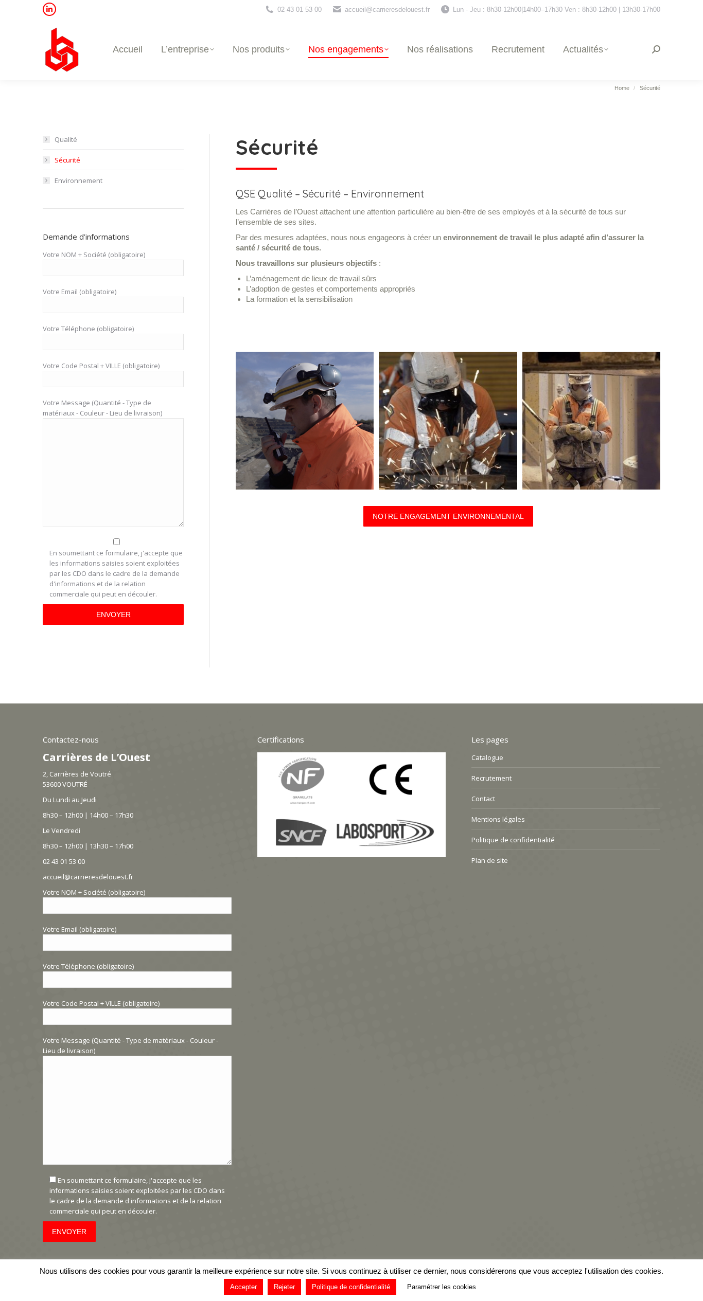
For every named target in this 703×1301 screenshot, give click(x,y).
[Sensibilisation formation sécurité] (305, 421)
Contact (483, 798)
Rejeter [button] (284, 1287)
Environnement (78, 180)
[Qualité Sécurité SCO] (591, 421)
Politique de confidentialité (513, 839)
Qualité (66, 139)
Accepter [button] (243, 1287)
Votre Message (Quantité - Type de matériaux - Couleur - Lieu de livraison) (102, 408)
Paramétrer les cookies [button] (441, 1287)
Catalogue (487, 757)
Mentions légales (498, 819)
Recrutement (491, 778)
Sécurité (67, 160)
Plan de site (489, 860)
